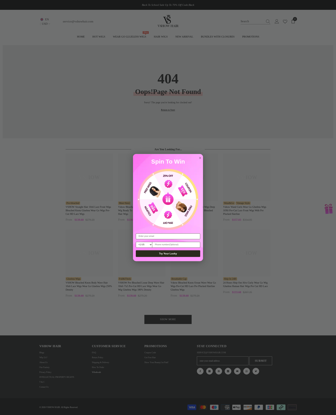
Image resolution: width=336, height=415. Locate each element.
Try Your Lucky (168, 253)
